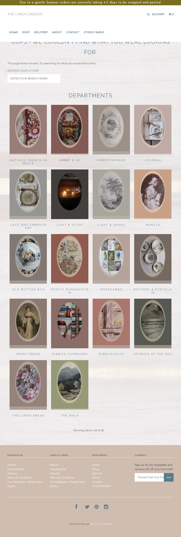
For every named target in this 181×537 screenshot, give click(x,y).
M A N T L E (153, 224)
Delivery (41, 32)
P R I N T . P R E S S (28, 354)
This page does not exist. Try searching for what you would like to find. (51, 63)
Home (13, 32)
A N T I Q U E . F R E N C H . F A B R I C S (28, 162)
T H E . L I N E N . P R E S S (28, 415)
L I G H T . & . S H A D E (111, 224)
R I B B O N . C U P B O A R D (69, 354)
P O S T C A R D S (111, 289)
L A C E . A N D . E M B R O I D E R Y (28, 226)
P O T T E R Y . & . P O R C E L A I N (153, 291)
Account (158, 14)
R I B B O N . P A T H (111, 354)
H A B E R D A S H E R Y (111, 160)
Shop (26, 32)
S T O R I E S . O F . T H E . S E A (153, 354)
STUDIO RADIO (94, 32)
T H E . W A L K (69, 415)
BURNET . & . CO (70, 160)
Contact (73, 32)
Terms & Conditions (19, 477)
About (57, 32)
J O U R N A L (153, 160)
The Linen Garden (24, 14)
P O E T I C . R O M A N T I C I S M (69, 291)
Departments (15, 469)
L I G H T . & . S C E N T (69, 224)
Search (11, 465)
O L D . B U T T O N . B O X (28, 289)
